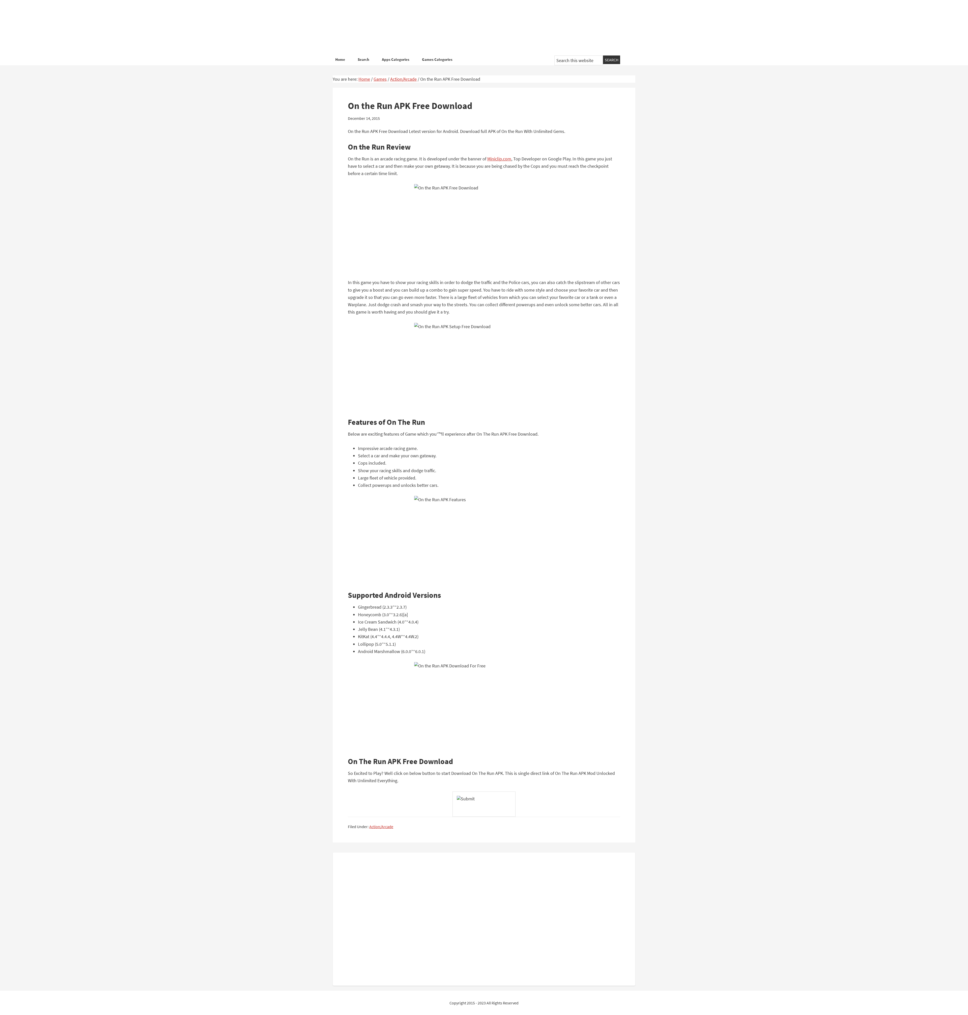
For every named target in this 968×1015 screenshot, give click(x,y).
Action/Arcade (381, 826)
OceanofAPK (476, 28)
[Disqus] (484, 918)
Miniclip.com (499, 159)
